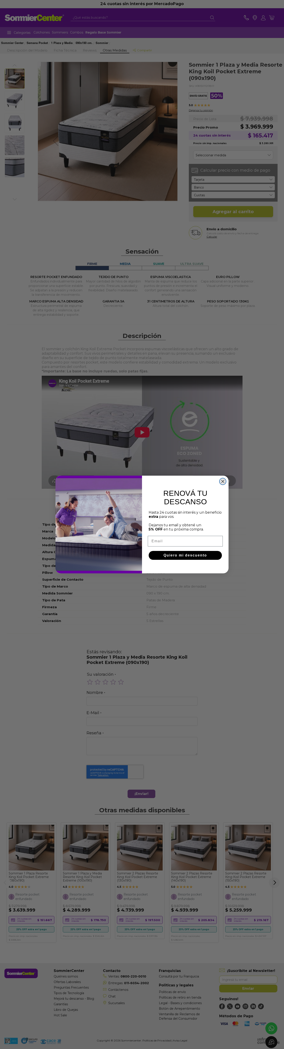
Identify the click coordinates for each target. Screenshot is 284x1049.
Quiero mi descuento (185, 555)
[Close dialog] (222, 481)
